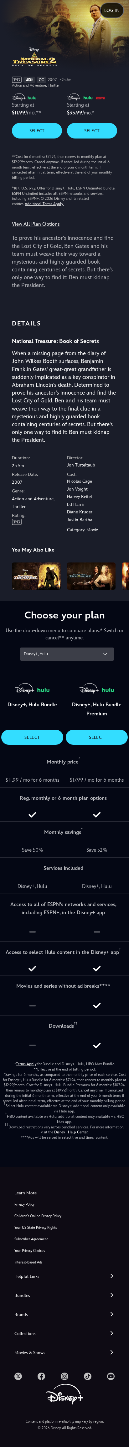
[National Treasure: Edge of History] (91, 576)
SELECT (37, 130)
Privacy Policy (24, 1204)
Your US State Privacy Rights (35, 1228)
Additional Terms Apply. (44, 204)
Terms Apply (26, 1064)
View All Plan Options (35, 224)
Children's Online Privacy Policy (37, 1216)
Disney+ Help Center (70, 1132)
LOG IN (112, 10)
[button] (64, 1276)
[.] (18, 1376)
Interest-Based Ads (28, 1262)
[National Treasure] (36, 576)
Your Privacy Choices (29, 1251)
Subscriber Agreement (31, 1239)
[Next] (118, 575)
